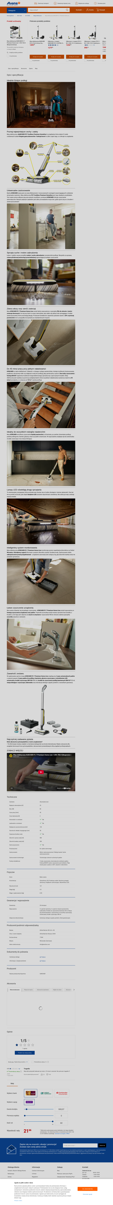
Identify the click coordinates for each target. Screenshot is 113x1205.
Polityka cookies (18, 1200)
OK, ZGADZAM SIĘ (87, 1189)
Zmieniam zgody (87, 1194)
